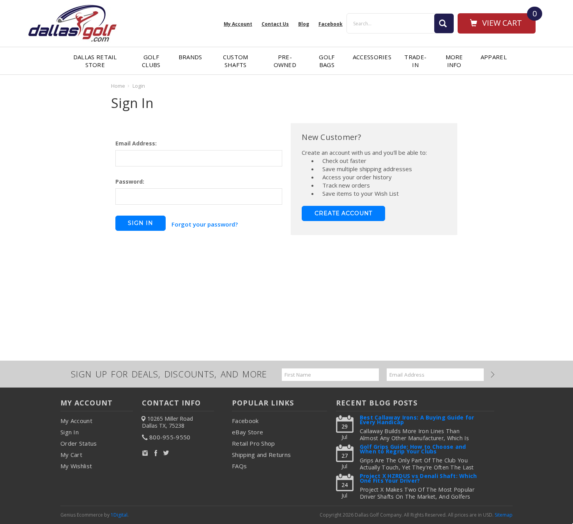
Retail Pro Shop (253, 443)
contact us (275, 24)
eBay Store (247, 432)
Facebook (245, 421)
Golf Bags (326, 61)
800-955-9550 (170, 437)
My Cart (71, 454)
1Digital (119, 515)
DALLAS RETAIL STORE (95, 61)
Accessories (372, 57)
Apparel (494, 57)
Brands (190, 57)
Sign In (69, 432)
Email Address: (136, 143)
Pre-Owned (285, 61)
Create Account (343, 213)
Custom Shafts (235, 61)
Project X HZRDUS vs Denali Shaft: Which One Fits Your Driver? (418, 479)
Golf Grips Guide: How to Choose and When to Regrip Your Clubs (413, 449)
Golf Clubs (151, 61)
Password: (129, 181)
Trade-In (415, 61)
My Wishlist (76, 466)
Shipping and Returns (261, 454)
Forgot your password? (205, 224)
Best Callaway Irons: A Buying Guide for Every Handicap (417, 420)
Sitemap (504, 515)
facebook (330, 24)
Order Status (78, 443)
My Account (238, 24)
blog (303, 24)
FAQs (239, 466)
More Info (454, 61)
